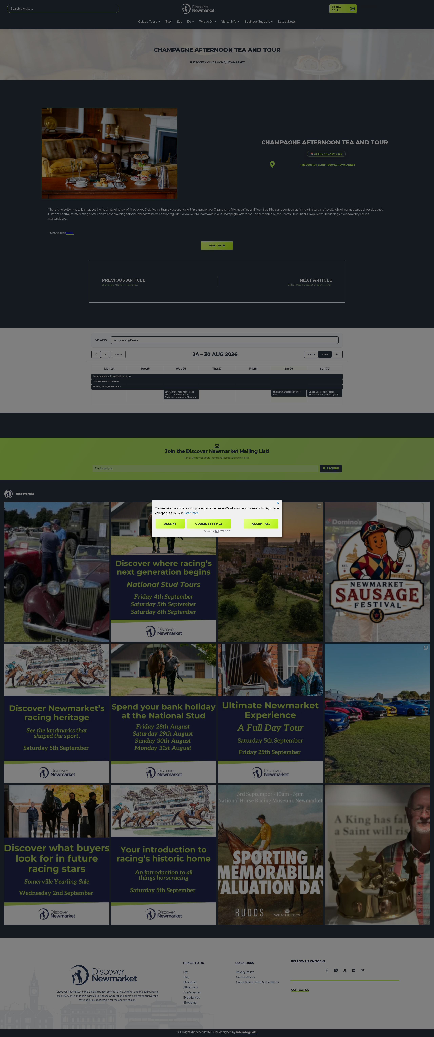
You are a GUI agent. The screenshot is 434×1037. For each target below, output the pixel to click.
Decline (170, 523)
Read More (192, 513)
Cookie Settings (209, 523)
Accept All (261, 523)
